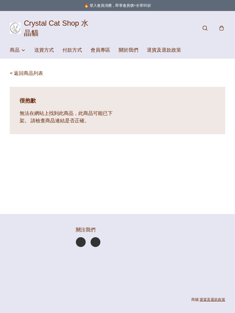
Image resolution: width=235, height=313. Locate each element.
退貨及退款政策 (164, 50)
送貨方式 (44, 50)
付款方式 (72, 50)
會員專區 (100, 50)
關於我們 (128, 50)
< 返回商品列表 (26, 73)
